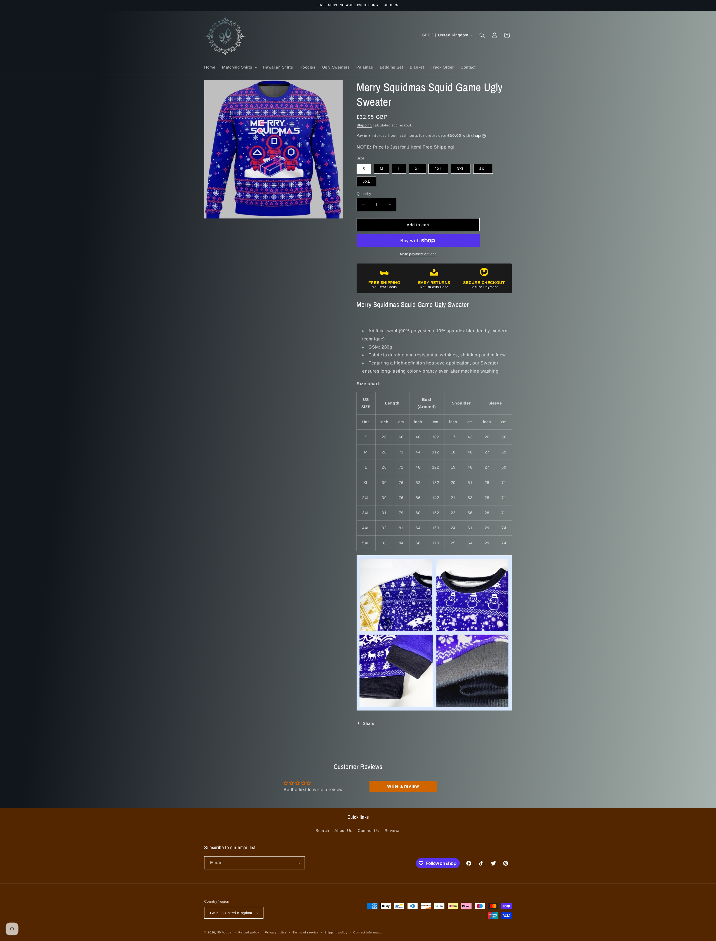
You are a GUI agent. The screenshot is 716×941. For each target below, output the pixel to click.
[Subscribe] (298, 862)
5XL (366, 181)
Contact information (368, 932)
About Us (343, 831)
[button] (239, 67)
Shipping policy (336, 932)
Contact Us (368, 831)
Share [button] (369, 723)
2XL (438, 168)
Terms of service (306, 932)
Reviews (393, 831)
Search (322, 831)
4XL (483, 168)
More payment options (418, 254)
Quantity (364, 194)
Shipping (364, 125)
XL (417, 168)
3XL (461, 168)
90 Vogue (224, 932)
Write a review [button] (403, 786)
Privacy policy (276, 932)
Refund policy (248, 932)
